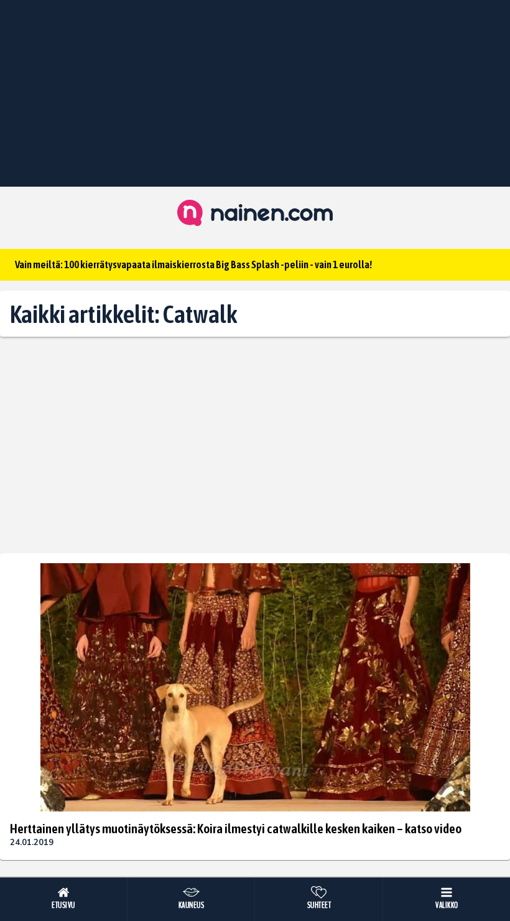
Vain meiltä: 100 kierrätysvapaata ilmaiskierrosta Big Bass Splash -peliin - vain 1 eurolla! (193, 264)
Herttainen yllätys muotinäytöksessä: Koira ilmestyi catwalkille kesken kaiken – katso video (235, 828)
